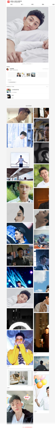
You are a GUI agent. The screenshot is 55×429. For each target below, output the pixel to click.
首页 (11, 4)
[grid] (28, 268)
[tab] (22, 4)
